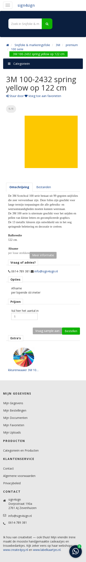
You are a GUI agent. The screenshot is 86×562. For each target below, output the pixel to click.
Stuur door (16, 96)
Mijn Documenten (15, 418)
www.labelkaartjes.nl (47, 550)
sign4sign (26, 5)
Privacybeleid (12, 483)
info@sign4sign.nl (46, 271)
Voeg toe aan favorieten (44, 96)
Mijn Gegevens (13, 403)
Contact (8, 468)
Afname (16, 288)
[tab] (19, 187)
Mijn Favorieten (13, 425)
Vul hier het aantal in (25, 311)
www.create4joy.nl (15, 550)
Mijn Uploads (12, 432)
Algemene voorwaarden (19, 476)
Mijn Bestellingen (14, 410)
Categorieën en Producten (21, 450)
